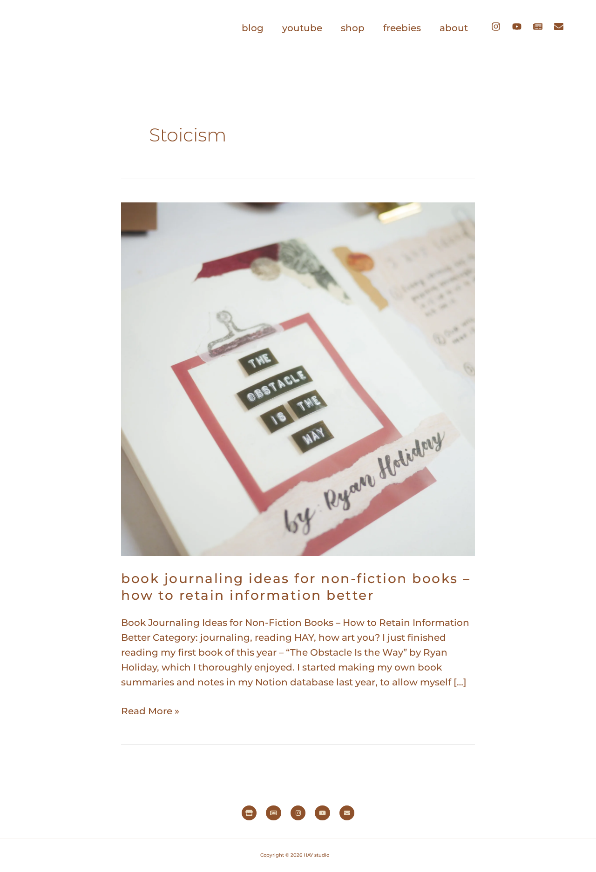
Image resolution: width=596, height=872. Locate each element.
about (454, 28)
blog (253, 28)
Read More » (150, 710)
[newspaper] (542, 26)
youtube (302, 28)
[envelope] (561, 26)
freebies (402, 28)
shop (353, 28)
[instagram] (500, 26)
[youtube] (521, 26)
